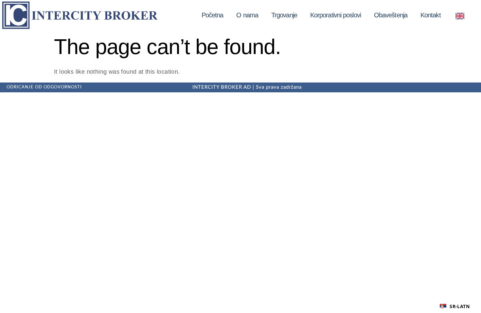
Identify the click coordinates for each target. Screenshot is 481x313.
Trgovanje (284, 15)
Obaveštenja (390, 15)
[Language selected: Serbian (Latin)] (461, 15)
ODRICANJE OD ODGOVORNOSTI (44, 87)
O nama (247, 15)
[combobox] (454, 306)
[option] (461, 15)
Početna (212, 15)
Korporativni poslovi (335, 15)
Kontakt (430, 15)
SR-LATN (460, 306)
